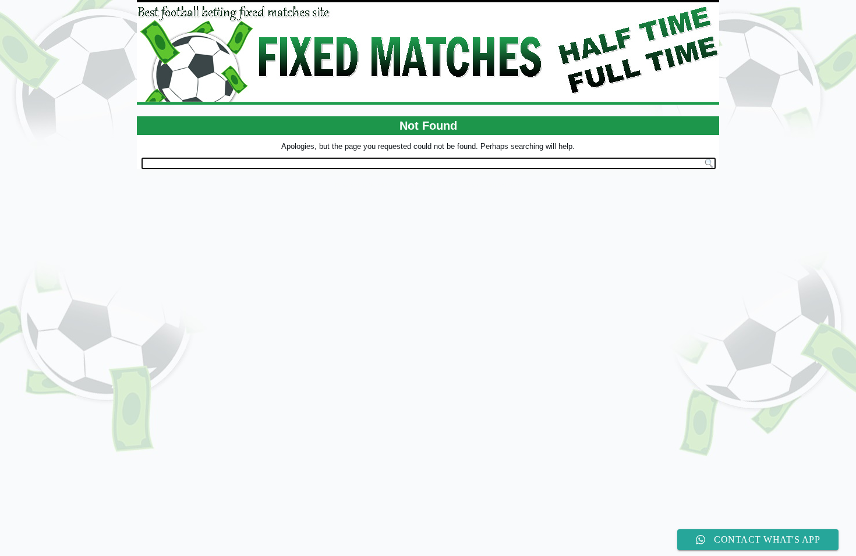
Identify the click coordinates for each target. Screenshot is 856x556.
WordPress (383, 185)
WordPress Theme (437, 185)
